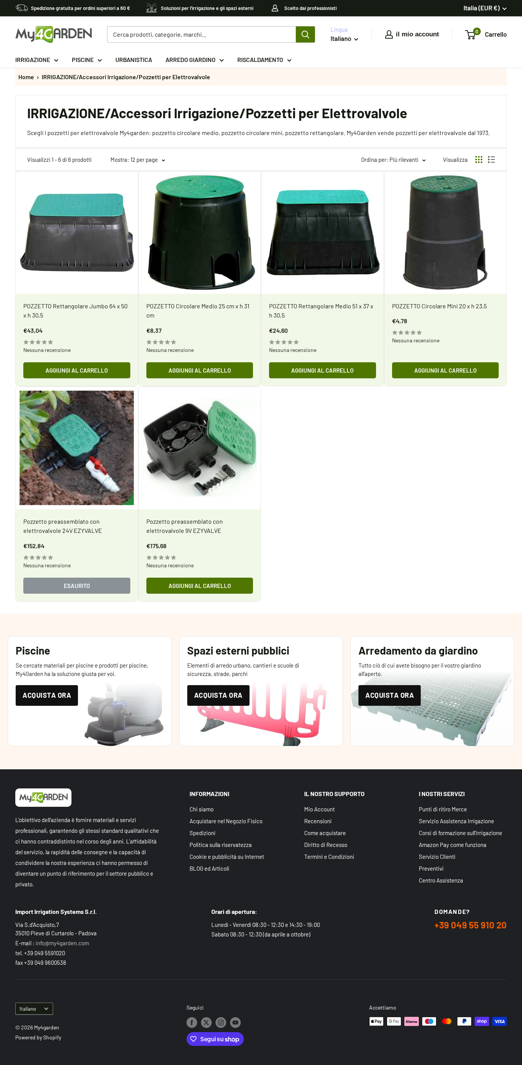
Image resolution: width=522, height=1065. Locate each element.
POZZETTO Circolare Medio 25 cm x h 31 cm (198, 310)
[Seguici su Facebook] (191, 1022)
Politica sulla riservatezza (221, 844)
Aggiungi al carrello (76, 370)
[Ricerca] (305, 34)
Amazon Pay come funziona (452, 844)
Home (26, 76)
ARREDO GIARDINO (190, 59)
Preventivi (431, 868)
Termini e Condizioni (329, 856)
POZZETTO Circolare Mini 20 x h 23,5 (439, 305)
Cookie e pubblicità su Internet (227, 856)
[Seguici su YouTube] (235, 1022)
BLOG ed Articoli (209, 868)
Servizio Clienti (437, 856)
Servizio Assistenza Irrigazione (456, 820)
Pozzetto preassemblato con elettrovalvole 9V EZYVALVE (184, 526)
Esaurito (77, 585)
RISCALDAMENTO (260, 59)
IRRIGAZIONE (32, 59)
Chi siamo (202, 809)
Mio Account (319, 809)
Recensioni (318, 820)
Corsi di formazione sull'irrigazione (460, 832)
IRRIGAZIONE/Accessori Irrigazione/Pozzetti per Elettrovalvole (126, 76)
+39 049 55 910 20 (470, 925)
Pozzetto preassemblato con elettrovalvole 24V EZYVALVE (62, 526)
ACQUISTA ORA (47, 695)
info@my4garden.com (62, 943)
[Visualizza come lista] (491, 159)
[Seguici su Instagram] (221, 1022)
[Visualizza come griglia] (478, 159)
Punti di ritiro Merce (443, 809)
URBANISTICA (133, 59)
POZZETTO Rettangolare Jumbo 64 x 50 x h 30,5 (75, 310)
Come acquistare (325, 832)
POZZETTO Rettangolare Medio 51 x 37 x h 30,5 (321, 310)
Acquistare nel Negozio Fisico (226, 820)
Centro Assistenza (441, 880)
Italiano (27, 1008)
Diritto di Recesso (325, 844)
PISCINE (83, 59)
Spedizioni (203, 832)
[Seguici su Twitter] (206, 1022)
